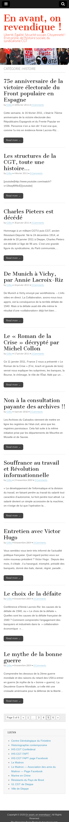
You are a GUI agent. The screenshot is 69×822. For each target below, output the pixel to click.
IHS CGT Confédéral (23, 749)
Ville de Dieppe (20, 788)
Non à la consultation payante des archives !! (34, 403)
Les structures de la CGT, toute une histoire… (30, 162)
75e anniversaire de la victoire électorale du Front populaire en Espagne (33, 90)
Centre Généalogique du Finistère (31, 740)
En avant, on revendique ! (33, 23)
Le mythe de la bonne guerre (33, 657)
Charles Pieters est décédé (29, 214)
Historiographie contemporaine (29, 745)
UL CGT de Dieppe (22, 784)
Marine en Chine (21, 775)
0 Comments (37, 104)
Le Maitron (17, 762)
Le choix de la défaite (32, 593)
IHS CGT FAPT (20, 753)
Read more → (13, 140)
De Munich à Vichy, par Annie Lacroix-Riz (33, 276)
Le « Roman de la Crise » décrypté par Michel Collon (31, 342)
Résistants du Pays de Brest (27, 779)
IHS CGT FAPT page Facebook (29, 758)
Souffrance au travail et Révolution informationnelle (31, 468)
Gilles (9, 104)
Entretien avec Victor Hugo (32, 534)
